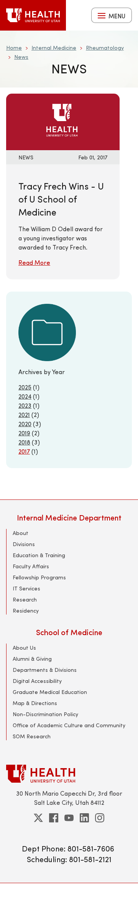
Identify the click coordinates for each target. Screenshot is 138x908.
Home (14, 47)
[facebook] (53, 817)
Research (25, 599)
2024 (24, 396)
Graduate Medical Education (50, 692)
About (20, 533)
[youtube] (69, 817)
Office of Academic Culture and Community (69, 725)
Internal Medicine (53, 47)
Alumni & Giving (32, 658)
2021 (24, 414)
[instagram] (99, 817)
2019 (24, 433)
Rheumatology (105, 47)
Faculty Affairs (31, 566)
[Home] (33, 15)
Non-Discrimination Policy (45, 714)
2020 (24, 424)
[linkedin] (84, 817)
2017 (24, 451)
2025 (24, 387)
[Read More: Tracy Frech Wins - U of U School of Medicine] (63, 121)
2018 (24, 442)
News (21, 56)
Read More (34, 262)
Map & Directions (35, 703)
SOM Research (32, 736)
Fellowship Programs (39, 577)
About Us (24, 647)
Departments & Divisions (45, 669)
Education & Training (39, 555)
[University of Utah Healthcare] (69, 774)
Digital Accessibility (37, 680)
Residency (26, 610)
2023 (24, 405)
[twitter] (38, 817)
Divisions (24, 544)
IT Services (26, 588)
